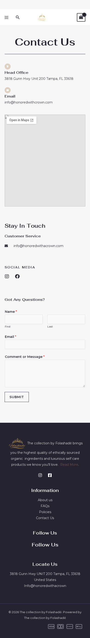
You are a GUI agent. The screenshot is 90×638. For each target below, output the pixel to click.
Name (11, 312)
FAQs (45, 506)
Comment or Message (25, 357)
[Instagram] (40, 475)
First (8, 326)
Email (10, 337)
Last (50, 326)
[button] (18, 17)
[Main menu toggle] (6, 17)
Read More (69, 465)
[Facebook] (50, 475)
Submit (16, 397)
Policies (45, 512)
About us (45, 500)
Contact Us (45, 518)
